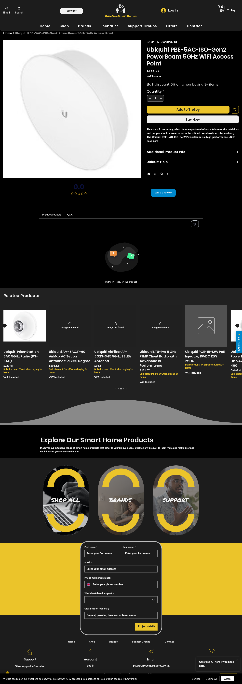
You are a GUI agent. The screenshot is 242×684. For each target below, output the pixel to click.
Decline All (211, 678)
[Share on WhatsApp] (161, 174)
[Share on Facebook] (149, 174)
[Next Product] (237, 326)
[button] (19, 10)
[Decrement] (149, 98)
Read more (152, 141)
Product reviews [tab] (51, 214)
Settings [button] (196, 678)
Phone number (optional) (97, 578)
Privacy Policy (130, 678)
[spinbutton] (155, 98)
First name (90, 547)
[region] (66, 500)
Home (7, 33)
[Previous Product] (5, 326)
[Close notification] (237, 659)
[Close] (238, 678)
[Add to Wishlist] (235, 110)
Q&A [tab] (70, 214)
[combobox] (121, 599)
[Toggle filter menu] (195, 224)
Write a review (163, 192)
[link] (222, 8)
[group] (121, 344)
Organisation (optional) (96, 608)
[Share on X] (168, 174)
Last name (129, 547)
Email (88, 562)
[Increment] (161, 98)
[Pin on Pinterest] (155, 174)
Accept (227, 678)
